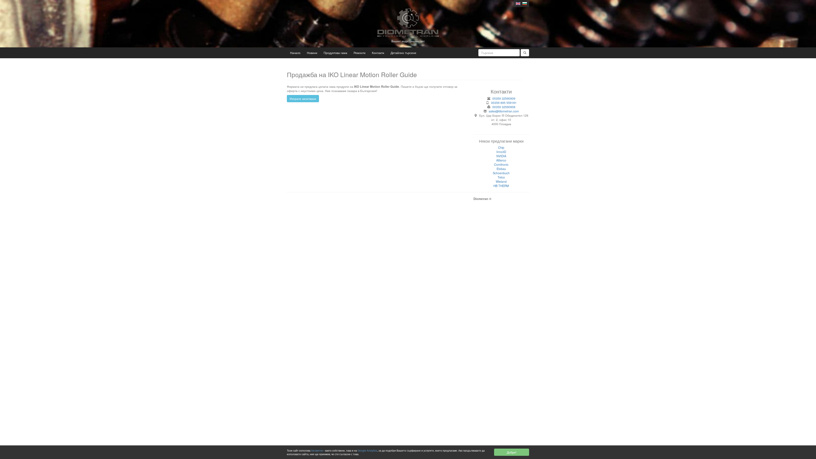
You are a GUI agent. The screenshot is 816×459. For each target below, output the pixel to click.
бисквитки (317, 450)
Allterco (501, 160)
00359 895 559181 (504, 103)
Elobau (501, 169)
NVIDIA (501, 156)
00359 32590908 (503, 107)
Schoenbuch (501, 173)
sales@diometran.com (504, 111)
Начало (295, 53)
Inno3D (501, 152)
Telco (501, 177)
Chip (501, 147)
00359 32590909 (503, 98)
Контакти (378, 53)
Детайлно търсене (403, 53)
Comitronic (501, 164)
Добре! (511, 452)
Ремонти (360, 53)
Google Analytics (367, 450)
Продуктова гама (335, 53)
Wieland (501, 181)
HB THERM (501, 186)
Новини (312, 53)
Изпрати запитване (303, 98)
